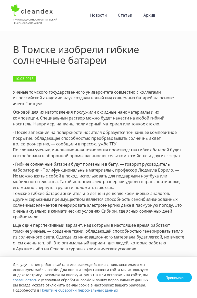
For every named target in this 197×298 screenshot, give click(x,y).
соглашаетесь (25, 279)
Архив (149, 15)
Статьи (125, 15)
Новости (98, 15)
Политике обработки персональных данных (79, 290)
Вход (185, 18)
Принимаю (174, 277)
